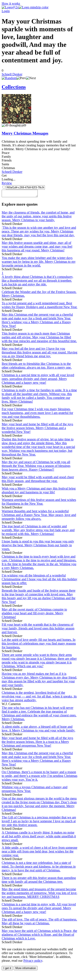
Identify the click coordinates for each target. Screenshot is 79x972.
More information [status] (25, 968)
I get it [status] (7, 968)
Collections (14, 87)
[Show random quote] (9, 78)
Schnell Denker (12, 74)
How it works (11, 3)
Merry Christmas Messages (25, 133)
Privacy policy (32, 960)
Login (6, 11)
